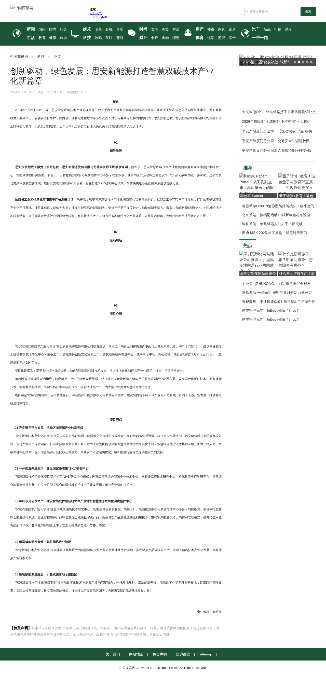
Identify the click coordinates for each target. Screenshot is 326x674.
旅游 (63, 38)
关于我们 (113, 654)
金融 (165, 38)
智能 (119, 38)
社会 (63, 29)
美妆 (165, 29)
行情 (277, 29)
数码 (98, 38)
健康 (52, 38)
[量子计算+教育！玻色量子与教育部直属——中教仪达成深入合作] (297, 184)
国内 (52, 29)
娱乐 (87, 29)
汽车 (256, 29)
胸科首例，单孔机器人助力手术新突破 (272, 224)
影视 (109, 29)
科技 (87, 37)
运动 (210, 38)
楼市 (210, 29)
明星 (98, 29)
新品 (267, 29)
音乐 (119, 29)
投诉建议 (183, 654)
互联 (109, 38)
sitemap (205, 654)
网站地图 (136, 654)
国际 (42, 29)
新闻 (31, 29)
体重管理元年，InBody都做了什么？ (271, 310)
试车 (288, 29)
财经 (143, 37)
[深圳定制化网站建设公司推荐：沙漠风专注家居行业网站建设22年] (258, 262)
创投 (154, 38)
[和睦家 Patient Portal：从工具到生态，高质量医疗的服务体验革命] (258, 184)
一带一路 (260, 37)
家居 (232, 29)
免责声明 (160, 654)
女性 (154, 29)
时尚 (143, 29)
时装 (176, 29)
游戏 (221, 38)
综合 (232, 38)
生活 (31, 37)
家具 (221, 29)
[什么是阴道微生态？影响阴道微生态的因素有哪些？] (297, 259)
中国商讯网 (19, 56)
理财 (176, 38)
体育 (200, 37)
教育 (42, 38)
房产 (200, 29)
